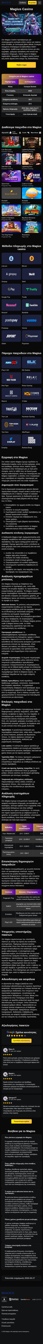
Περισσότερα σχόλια (21, 1121)
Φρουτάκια (34, 132)
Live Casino (14, 132)
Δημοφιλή (5, 132)
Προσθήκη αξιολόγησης (21, 1040)
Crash (24, 132)
